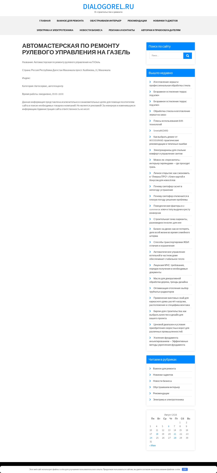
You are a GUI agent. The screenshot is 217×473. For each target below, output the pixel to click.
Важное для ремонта (70, 20)
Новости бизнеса (91, 30)
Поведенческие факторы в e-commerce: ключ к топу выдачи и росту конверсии (169, 209)
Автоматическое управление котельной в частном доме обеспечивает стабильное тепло (167, 255)
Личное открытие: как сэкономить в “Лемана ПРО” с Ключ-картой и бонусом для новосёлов (169, 177)
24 (151, 437)
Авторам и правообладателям (161, 30)
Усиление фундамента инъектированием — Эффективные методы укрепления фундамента (168, 341)
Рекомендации (137, 20)
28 (175, 437)
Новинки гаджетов (165, 20)
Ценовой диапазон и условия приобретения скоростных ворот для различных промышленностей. (169, 328)
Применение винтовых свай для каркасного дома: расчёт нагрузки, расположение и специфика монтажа (169, 301)
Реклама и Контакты (122, 30)
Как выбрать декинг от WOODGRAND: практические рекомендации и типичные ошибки (168, 140)
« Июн (152, 445)
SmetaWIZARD (161, 130)
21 (175, 434)
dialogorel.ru (108, 6)
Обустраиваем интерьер (105, 20)
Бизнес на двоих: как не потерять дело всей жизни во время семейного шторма (169, 232)
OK (184, 469)
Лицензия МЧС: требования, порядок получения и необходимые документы (168, 269)
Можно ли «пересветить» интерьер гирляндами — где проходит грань (169, 163)
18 (157, 434)
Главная (44, 20)
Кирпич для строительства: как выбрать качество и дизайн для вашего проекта (167, 315)
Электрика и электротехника (55, 30)
